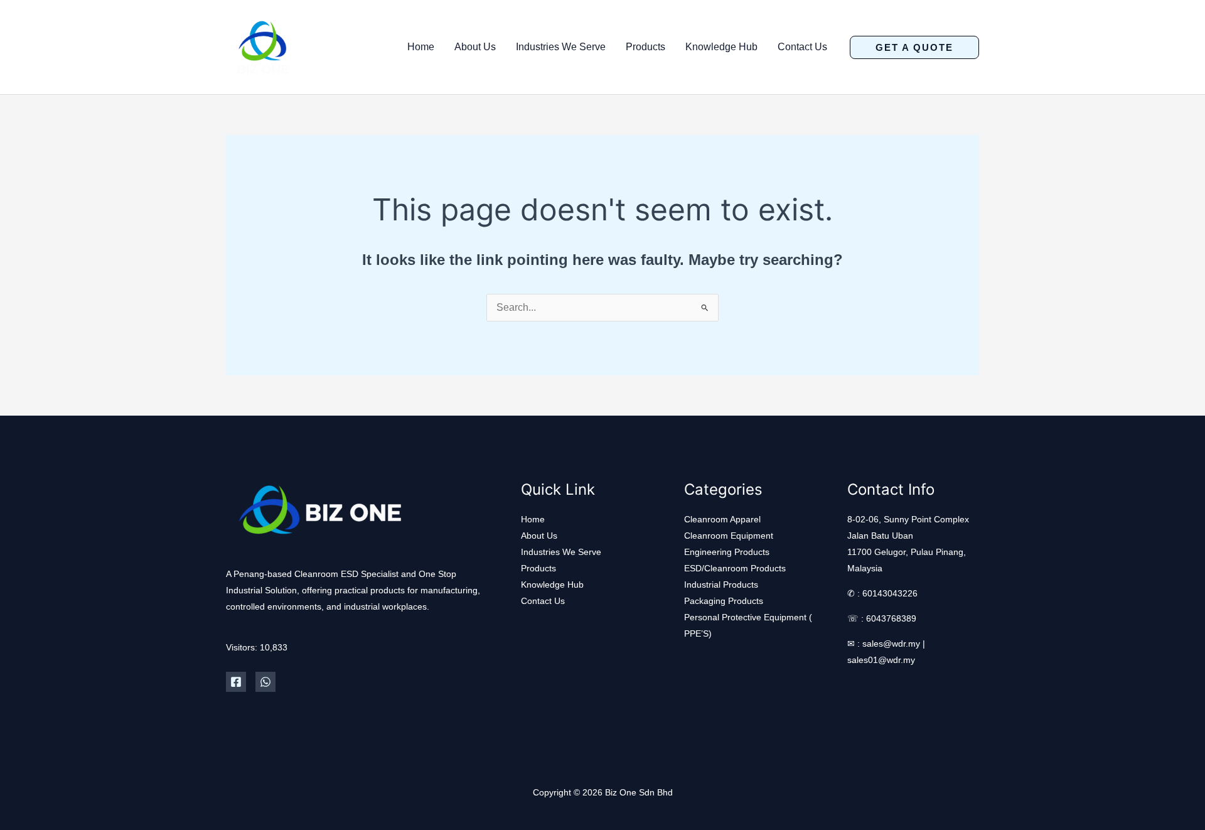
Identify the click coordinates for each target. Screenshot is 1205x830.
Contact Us (802, 46)
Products (645, 46)
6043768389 (891, 618)
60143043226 (890, 593)
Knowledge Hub (721, 46)
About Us (475, 46)
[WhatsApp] (265, 682)
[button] (914, 47)
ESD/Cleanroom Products (735, 568)
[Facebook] (236, 682)
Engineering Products (726, 552)
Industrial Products (721, 584)
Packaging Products (723, 601)
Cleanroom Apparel (722, 519)
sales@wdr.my (891, 644)
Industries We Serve (561, 46)
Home (420, 46)
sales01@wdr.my (881, 660)
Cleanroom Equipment (728, 536)
